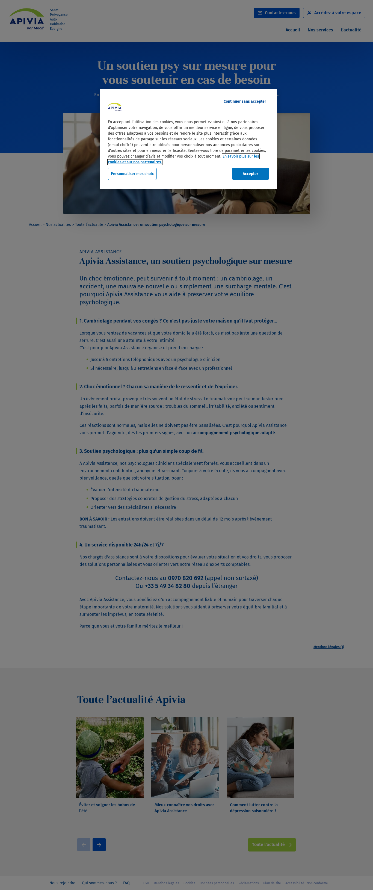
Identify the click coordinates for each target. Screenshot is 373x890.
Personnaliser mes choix (132, 174)
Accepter (250, 174)
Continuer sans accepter (245, 101)
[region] (188, 139)
